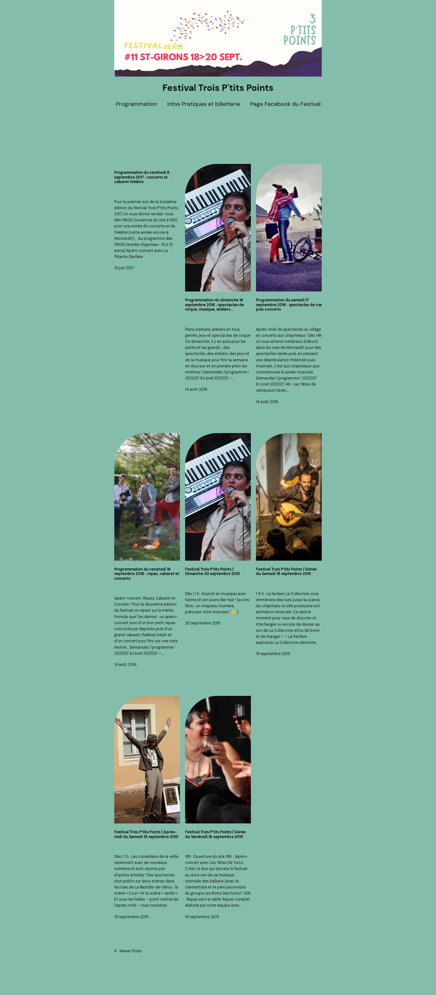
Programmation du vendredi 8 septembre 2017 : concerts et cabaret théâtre (141, 177)
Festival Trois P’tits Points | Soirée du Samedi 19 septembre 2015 (286, 571)
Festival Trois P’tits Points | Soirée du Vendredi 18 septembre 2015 (215, 834)
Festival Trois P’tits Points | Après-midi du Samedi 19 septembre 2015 (146, 834)
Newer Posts (128, 951)
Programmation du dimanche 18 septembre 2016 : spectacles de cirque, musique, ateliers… (214, 305)
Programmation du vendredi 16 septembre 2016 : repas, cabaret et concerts (146, 574)
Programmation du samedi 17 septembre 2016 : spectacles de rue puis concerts (289, 305)
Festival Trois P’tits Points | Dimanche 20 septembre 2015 (212, 571)
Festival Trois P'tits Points (218, 88)
